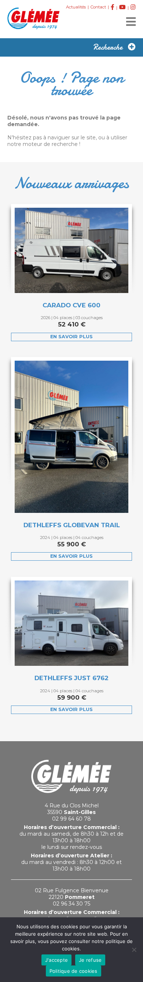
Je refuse (90, 960)
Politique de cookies (74, 971)
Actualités (76, 7)
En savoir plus (71, 336)
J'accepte (56, 960)
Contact (98, 7)
